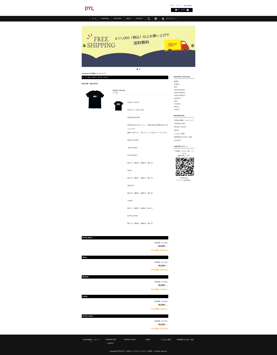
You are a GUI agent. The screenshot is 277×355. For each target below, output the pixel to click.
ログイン (178, 5)
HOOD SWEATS (179, 95)
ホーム (94, 18)
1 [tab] (137, 69)
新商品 (176, 81)
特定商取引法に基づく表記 (183, 137)
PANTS (176, 107)
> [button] (192, 45)
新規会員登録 (188, 5)
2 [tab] (139, 69)
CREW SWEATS (179, 93)
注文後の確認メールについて (184, 120)
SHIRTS (94, 77)
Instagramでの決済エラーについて (94, 73)
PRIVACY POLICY (180, 127)
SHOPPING (105, 18)
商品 (89, 77)
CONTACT (139, 18)
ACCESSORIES (179, 90)
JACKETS (177, 98)
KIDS (175, 101)
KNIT (175, 87)
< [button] (84, 45)
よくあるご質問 (179, 133)
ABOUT (128, 18)
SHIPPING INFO (179, 123)
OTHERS (177, 104)
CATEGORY (117, 18)
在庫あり (177, 84)
